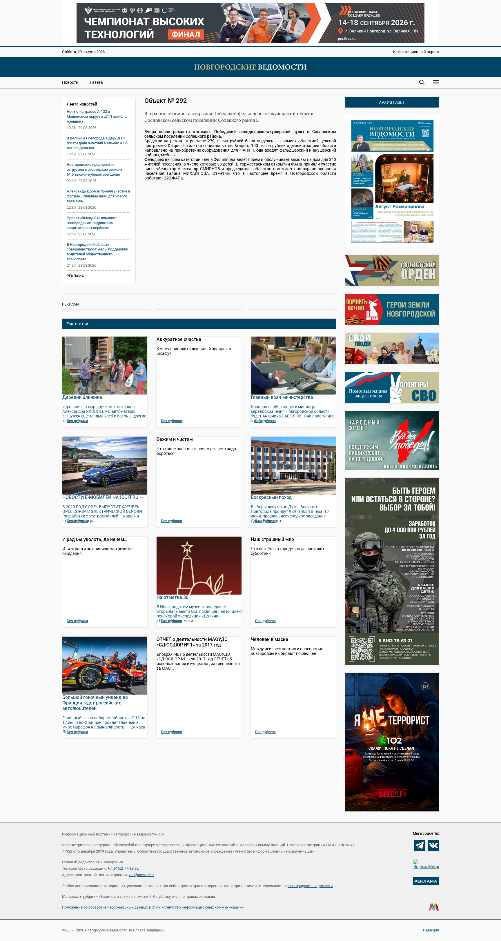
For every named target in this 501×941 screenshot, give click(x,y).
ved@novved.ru (141, 875)
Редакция (431, 930)
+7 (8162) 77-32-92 (123, 868)
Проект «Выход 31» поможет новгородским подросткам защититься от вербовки (92, 223)
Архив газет (392, 102)
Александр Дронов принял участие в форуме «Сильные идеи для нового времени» (98, 196)
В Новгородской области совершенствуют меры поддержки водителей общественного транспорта (97, 251)
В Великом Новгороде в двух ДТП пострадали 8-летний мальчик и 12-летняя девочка (97, 143)
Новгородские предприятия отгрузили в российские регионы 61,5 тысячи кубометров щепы (95, 169)
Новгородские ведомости (310, 886)
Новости (70, 82)
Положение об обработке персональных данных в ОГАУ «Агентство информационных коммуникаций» (153, 907)
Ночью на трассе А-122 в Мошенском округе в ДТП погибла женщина (96, 116)
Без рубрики (77, 421)
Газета (96, 82)
